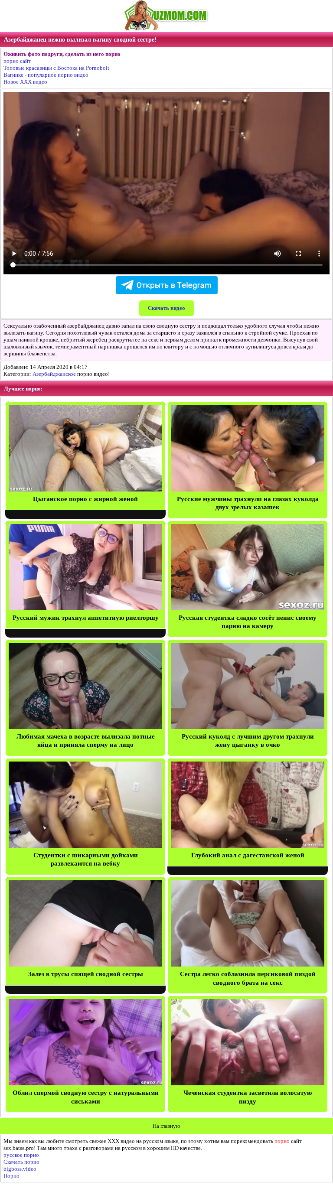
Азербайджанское (54, 374)
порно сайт (17, 61)
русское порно (21, 1155)
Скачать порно (21, 1162)
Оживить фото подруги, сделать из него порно (62, 54)
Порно (11, 1175)
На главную (166, 1126)
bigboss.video (19, 1168)
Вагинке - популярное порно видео (45, 75)
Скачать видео (166, 308)
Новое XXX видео (25, 81)
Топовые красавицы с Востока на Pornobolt (56, 68)
